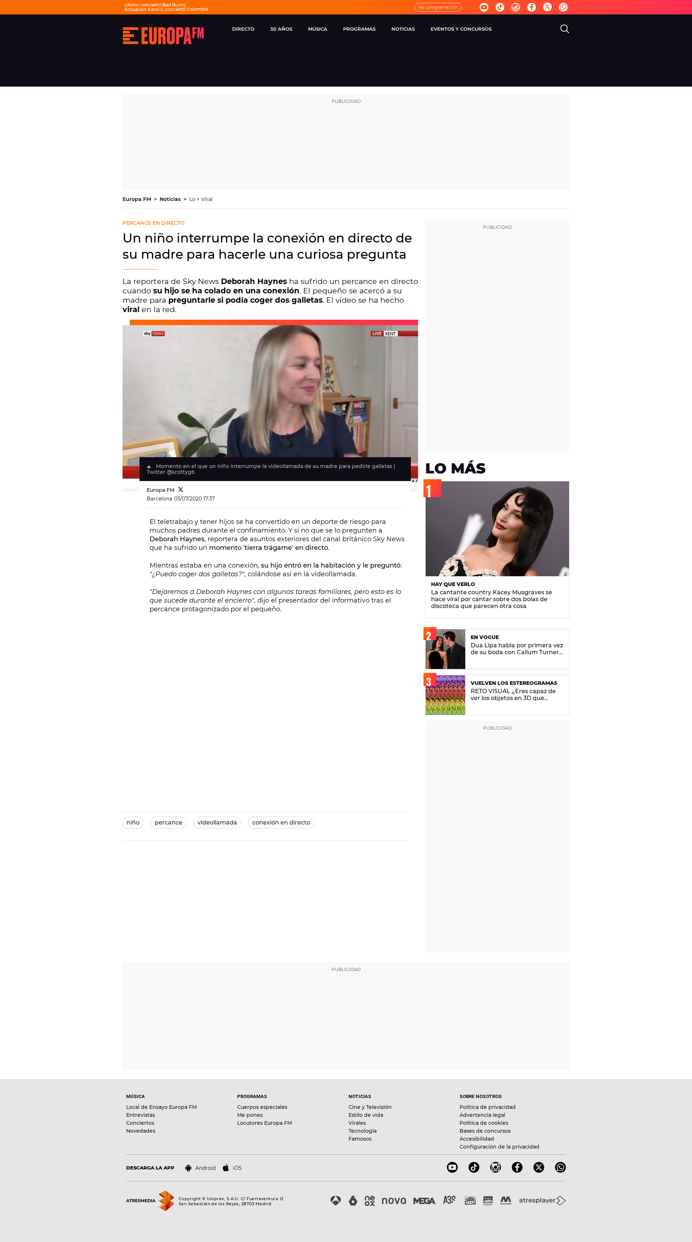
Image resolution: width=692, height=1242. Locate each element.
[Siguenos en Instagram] (515, 7)
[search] (564, 29)
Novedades (140, 1131)
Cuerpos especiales (262, 1107)
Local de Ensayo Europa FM (161, 1107)
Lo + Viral (201, 199)
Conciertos (140, 1123)
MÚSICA (317, 29)
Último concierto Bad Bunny (155, 5)
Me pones (250, 1115)
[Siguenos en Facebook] (531, 7)
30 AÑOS (281, 29)
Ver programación (438, 7)
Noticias (171, 199)
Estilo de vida (366, 1115)
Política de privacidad (488, 1107)
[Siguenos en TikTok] (474, 1170)
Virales (357, 1123)
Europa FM (137, 199)
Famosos (360, 1139)
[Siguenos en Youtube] (484, 7)
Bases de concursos (485, 1131)
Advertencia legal (482, 1115)
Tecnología (363, 1131)
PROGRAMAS (359, 29)
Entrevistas (140, 1115)
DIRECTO (243, 29)
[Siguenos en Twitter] (547, 7)
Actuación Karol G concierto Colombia (166, 9)
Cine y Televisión (370, 1107)
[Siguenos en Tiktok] (500, 7)
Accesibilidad (477, 1139)
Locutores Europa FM (264, 1123)
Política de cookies (484, 1123)
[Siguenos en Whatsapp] (563, 7)
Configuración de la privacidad (500, 1146)
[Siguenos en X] (538, 1170)
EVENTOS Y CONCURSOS (461, 29)
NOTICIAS (403, 29)
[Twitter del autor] (180, 490)
